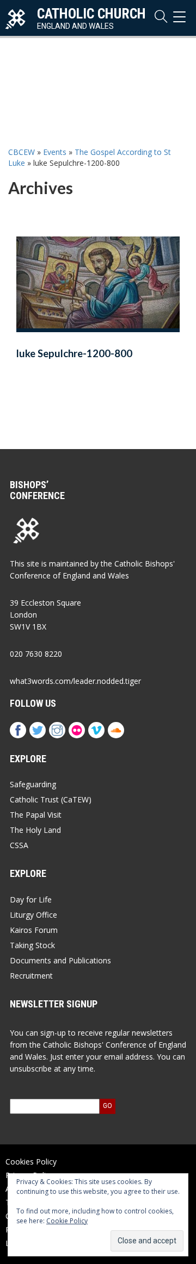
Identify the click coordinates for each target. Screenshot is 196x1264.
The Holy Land (35, 830)
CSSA (19, 845)
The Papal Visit (36, 815)
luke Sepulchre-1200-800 (74, 353)
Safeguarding (33, 784)
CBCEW (21, 152)
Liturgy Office (33, 915)
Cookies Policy (31, 1161)
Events (54, 152)
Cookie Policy (67, 1220)
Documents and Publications (60, 960)
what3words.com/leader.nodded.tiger (75, 681)
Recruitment (31, 975)
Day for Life (31, 899)
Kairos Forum (34, 930)
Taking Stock (32, 945)
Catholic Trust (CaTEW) (50, 799)
